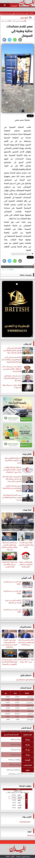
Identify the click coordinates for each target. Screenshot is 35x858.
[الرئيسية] (14, 5)
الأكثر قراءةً (27, 454)
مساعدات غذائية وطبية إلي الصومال (20, 253)
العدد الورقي (26, 577)
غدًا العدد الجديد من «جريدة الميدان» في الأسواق (13, 601)
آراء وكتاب (27, 343)
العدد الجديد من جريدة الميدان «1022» (12, 592)
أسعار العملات (25, 687)
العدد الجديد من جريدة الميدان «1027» (12, 582)
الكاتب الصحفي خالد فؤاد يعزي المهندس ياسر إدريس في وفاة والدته (26, 642)
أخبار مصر (24, 17)
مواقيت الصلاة (25, 785)
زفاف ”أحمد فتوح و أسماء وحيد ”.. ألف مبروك (26, 660)
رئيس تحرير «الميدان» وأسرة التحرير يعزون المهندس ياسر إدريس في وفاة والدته (9, 643)
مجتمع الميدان (25, 626)
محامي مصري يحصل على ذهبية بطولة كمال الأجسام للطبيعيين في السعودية (10, 661)
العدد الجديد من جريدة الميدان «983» (12, 610)
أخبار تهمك (27, 509)
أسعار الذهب (26, 727)
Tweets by (30, 835)
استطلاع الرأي (25, 675)
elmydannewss (25, 821)
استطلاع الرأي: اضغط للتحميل (25, 679)
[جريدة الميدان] (17, 309)
